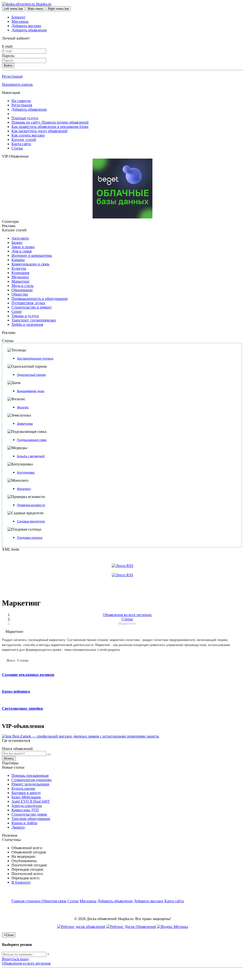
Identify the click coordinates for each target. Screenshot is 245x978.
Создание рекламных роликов (28, 675)
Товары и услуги (25, 316)
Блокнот (18, 17)
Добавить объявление (29, 30)
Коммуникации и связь (30, 264)
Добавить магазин (26, 26)
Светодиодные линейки (22, 708)
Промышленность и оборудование (39, 299)
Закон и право (22, 247)
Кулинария (20, 273)
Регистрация (12, 76)
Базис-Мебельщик (26, 797)
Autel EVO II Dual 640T (30, 801)
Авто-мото (20, 238)
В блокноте (20, 882)
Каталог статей (23, 139)
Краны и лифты (24, 823)
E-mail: (7, 46)
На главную (21, 101)
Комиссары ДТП (25, 810)
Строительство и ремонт (31, 307)
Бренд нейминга (16, 691)
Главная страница (26, 901)
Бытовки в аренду (26, 793)
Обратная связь (53, 901)
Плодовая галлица (29, 537)
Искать (9, 758)
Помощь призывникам (30, 775)
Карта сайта (21, 144)
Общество (19, 294)
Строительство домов (29, 814)
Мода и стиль (22, 286)
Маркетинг (20, 281)
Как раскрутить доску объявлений (39, 131)
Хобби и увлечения (27, 324)
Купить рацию (23, 788)
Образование (22, 290)
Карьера (18, 260)
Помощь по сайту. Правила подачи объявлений (50, 122)
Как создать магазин (28, 135)
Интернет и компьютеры (31, 255)
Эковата (18, 827)
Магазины (20, 21)
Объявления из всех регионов (26, 963)
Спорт (16, 311)
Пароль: (8, 56)
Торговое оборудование (30, 819)
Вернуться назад (15, 959)
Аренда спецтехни (26, 806)
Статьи (17, 148)
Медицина (20, 277)
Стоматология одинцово (31, 780)
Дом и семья (21, 251)
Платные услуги (24, 118)
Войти (8, 65)
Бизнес (17, 242)
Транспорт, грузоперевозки (33, 320)
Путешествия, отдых (28, 303)
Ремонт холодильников (30, 784)
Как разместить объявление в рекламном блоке (50, 127)
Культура (18, 268)
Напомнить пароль (17, 84)
